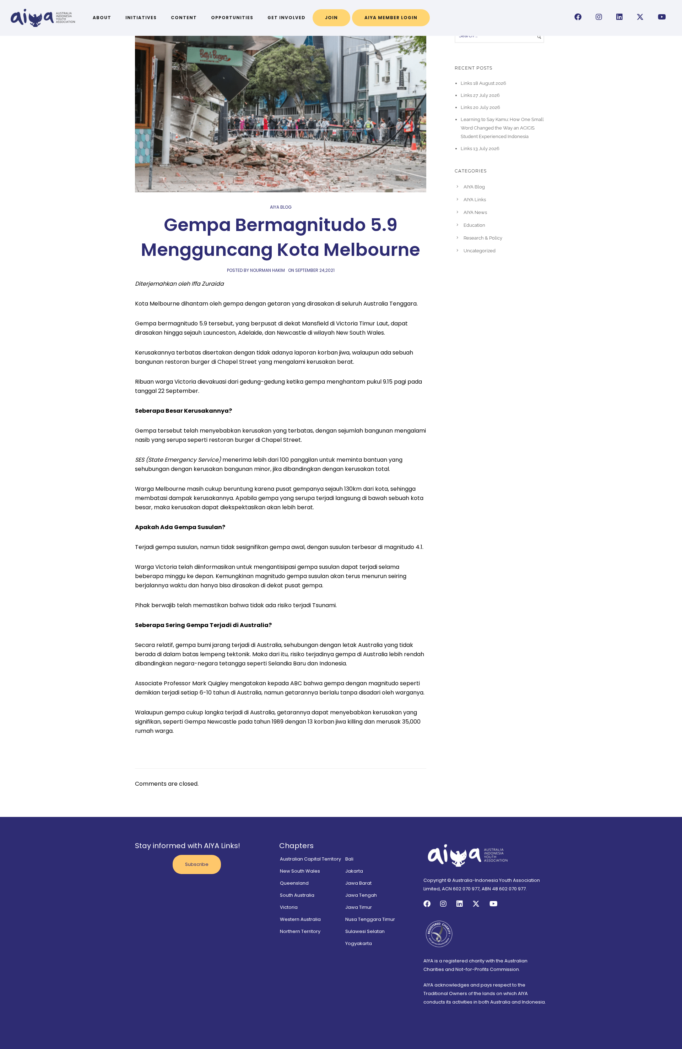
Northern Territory (300, 931)
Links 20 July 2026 (480, 107)
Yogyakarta (358, 943)
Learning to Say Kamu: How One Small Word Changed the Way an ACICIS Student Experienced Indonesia (502, 128)
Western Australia (300, 919)
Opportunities (232, 18)
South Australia (297, 895)
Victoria (289, 907)
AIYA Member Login (390, 18)
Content (184, 18)
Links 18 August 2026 (483, 83)
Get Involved (286, 18)
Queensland (294, 883)
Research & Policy (483, 238)
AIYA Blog (281, 207)
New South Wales (300, 871)
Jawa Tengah (361, 895)
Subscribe (197, 864)
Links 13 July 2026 (480, 148)
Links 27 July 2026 (480, 95)
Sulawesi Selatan (365, 931)
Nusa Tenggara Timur (370, 919)
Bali (349, 859)
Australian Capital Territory (310, 859)
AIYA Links (475, 199)
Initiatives (141, 18)
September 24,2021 (315, 270)
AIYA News (475, 212)
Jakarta (354, 871)
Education (474, 225)
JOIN (331, 18)
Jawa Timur (358, 907)
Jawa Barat (358, 883)
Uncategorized (480, 250)
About (102, 18)
